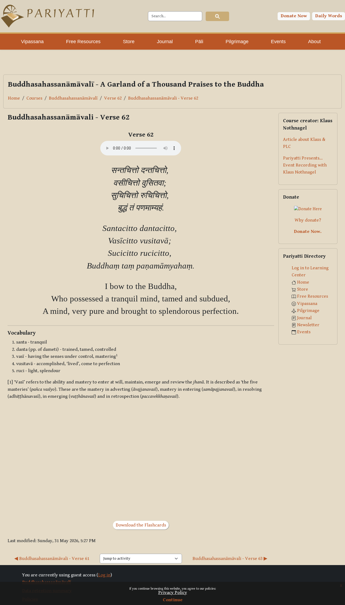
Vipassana (307, 303)
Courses (34, 98)
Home (14, 98)
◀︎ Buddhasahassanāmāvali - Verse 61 (51, 558)
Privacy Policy (172, 592)
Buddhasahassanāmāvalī (73, 98)
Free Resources (312, 296)
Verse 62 (113, 98)
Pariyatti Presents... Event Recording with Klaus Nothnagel (305, 165)
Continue (172, 600)
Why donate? (308, 220)
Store (302, 289)
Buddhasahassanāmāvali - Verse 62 (163, 98)
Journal (304, 318)
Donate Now (294, 16)
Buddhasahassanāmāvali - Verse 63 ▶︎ (229, 558)
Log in (104, 575)
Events (303, 332)
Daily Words (328, 16)
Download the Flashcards (141, 525)
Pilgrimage (308, 310)
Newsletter (308, 325)
